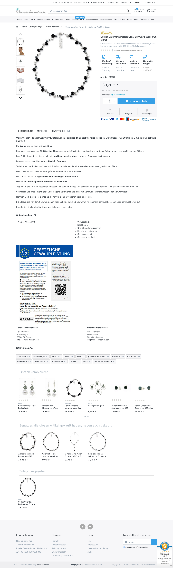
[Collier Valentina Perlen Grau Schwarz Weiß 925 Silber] (62, 65)
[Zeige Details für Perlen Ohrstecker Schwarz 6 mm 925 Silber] (121, 388)
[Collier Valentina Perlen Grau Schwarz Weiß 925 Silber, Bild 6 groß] (20, 90)
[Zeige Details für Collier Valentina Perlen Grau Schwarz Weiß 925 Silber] (28, 487)
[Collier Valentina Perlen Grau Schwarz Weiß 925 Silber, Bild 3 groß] (20, 61)
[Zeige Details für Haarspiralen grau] (98, 388)
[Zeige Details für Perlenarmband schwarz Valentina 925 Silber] (74, 388)
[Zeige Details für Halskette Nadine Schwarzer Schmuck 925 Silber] (98, 441)
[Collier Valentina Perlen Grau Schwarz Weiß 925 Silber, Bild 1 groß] (20, 41)
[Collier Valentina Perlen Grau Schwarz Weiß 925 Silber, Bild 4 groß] (20, 70)
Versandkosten (122, 90)
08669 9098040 (147, 69)
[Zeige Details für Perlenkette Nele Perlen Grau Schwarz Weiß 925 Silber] (51, 441)
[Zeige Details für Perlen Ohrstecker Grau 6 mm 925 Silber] (144, 388)
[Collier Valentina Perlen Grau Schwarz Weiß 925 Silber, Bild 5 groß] (20, 80)
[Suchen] (128, 11)
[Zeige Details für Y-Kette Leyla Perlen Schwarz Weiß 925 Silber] (74, 441)
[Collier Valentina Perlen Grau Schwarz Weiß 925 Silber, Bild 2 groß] (20, 51)
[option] (62, 65)
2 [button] (88, 416)
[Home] (17, 27)
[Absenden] (154, 542)
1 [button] (85, 416)
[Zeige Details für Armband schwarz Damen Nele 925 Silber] (28, 441)
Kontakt (110, 3)
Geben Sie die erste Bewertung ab (128, 50)
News (137, 3)
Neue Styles (80, 17)
